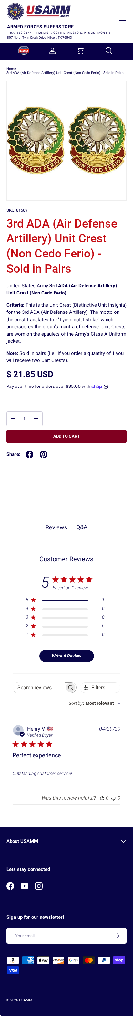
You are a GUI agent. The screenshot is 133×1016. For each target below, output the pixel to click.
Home (11, 68)
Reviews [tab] (56, 527)
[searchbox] (39, 687)
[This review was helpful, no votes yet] (102, 798)
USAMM (25, 1000)
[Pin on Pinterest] (43, 454)
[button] (81, 51)
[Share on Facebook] (29, 454)
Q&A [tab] (81, 527)
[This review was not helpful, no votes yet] (113, 798)
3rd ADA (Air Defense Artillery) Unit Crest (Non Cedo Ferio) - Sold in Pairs (65, 73)
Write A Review (66, 655)
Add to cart (66, 436)
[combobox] (94, 703)
